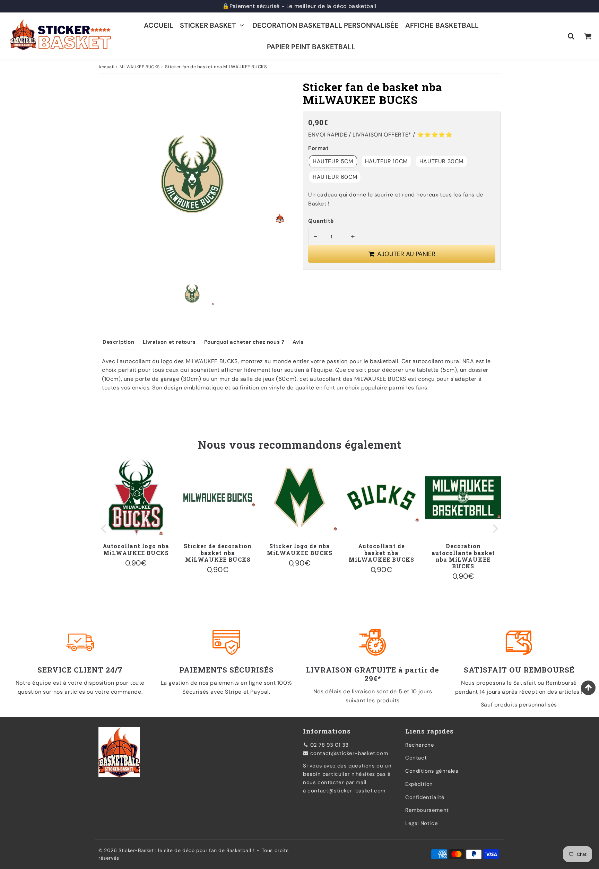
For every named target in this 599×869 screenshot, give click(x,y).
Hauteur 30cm (441, 161)
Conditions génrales (431, 770)
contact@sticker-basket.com (349, 753)
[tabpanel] (192, 293)
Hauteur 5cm (333, 161)
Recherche (419, 744)
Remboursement (427, 810)
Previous (103, 528)
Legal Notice (421, 823)
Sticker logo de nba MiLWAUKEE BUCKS (299, 549)
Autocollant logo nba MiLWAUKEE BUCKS (136, 549)
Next (495, 528)
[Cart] (587, 36)
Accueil (158, 25)
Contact (416, 757)
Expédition (419, 784)
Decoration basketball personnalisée (325, 25)
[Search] (571, 36)
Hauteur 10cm (386, 161)
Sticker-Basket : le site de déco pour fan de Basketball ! (186, 850)
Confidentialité (425, 797)
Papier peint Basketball (311, 46)
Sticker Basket (208, 25)
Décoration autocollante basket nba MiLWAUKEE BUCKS (463, 556)
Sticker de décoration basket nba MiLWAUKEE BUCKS (218, 552)
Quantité (321, 221)
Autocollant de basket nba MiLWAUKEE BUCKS (381, 552)
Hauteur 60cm (335, 177)
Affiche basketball (442, 25)
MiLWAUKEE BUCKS (140, 67)
